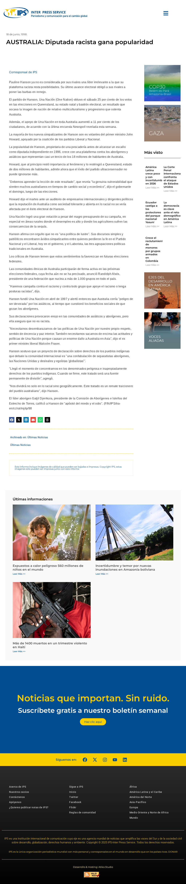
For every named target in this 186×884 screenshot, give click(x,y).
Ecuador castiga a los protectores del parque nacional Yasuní (153, 212)
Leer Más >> (152, 187)
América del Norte (141, 797)
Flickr (72, 807)
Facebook (75, 802)
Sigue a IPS (76, 786)
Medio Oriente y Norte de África (149, 812)
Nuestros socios (19, 791)
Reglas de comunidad (82, 812)
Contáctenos (17, 797)
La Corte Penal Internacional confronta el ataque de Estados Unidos (172, 176)
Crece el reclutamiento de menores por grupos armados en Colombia (155, 249)
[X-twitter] (94, 759)
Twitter (73, 797)
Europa (134, 807)
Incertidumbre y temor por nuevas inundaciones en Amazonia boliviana (125, 567)
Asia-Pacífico (138, 802)
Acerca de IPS (17, 786)
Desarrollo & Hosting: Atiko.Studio (93, 866)
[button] (11, 419)
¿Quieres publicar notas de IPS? (28, 807)
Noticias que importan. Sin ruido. (93, 698)
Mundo (134, 817)
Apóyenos (15, 802)
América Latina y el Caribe (146, 791)
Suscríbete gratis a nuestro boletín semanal (93, 710)
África (133, 786)
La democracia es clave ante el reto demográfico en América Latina (172, 212)
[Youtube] (114, 759)
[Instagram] (104, 759)
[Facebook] (84, 759)
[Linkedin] (124, 759)
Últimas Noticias (37, 437)
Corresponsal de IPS (23, 72)
